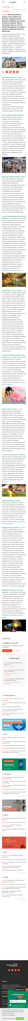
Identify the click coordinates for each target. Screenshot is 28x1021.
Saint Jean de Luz (15, 673)
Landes (7, 682)
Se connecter (7, 650)
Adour (12, 7)
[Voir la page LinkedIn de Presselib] (16, 970)
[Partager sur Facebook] (7, 72)
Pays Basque (8, 673)
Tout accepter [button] (20, 1018)
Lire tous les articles (22, 755)
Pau (10, 666)
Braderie (13, 666)
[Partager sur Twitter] (10, 72)
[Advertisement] (14, 916)
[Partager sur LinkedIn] (14, 72)
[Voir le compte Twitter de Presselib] (12, 970)
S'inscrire (17, 650)
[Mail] (17, 72)
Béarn (7, 666)
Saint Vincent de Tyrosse (15, 682)
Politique (8, 683)
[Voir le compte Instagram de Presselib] (19, 970)
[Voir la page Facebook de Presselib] (9, 970)
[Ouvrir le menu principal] (3, 2)
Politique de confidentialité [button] (8, 1015)
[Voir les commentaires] (3, 72)
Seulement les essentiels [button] (8, 1018)
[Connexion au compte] (24, 2)
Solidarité (9, 675)
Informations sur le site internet (11, 270)
